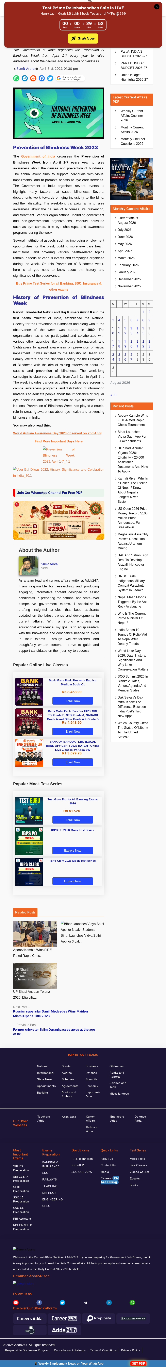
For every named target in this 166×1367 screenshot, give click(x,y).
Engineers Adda (117, 1118)
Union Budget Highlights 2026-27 (134, 77)
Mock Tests (137, 1158)
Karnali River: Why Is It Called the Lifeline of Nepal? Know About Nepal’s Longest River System (133, 490)
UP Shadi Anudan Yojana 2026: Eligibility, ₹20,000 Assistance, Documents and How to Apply (133, 459)
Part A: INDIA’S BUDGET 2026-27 (134, 54)
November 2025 (129, 286)
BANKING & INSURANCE (51, 1164)
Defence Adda (91, 1129)
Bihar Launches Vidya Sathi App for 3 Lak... (81, 938)
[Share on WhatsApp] (16, 78)
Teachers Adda (43, 1118)
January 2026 (127, 272)
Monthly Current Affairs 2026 (132, 130)
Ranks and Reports (117, 1074)
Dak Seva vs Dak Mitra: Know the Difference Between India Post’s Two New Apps (132, 707)
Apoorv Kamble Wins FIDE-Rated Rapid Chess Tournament (133, 420)
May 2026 (125, 244)
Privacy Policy (130, 1350)
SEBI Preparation (21, 1189)
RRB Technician (82, 1158)
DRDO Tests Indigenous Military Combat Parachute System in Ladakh (131, 583)
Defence (91, 1072)
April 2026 (125, 251)
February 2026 (128, 265)
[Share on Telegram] (25, 78)
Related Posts (25, 912)
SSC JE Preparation (21, 1199)
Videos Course (140, 1171)
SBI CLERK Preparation (21, 1178)
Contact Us (108, 1165)
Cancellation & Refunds (70, 1350)
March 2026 (126, 258)
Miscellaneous (119, 1093)
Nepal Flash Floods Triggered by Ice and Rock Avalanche (133, 601)
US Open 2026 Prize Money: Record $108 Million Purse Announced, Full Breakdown (133, 518)
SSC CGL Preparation (21, 1210)
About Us (107, 1158)
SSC (45, 1172)
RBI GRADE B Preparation (22, 1227)
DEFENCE (49, 1192)
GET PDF (138, 1363)
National (42, 1066)
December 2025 (129, 279)
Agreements (70, 1086)
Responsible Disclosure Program (27, 1350)
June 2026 (125, 237)
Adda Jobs (69, 1116)
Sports (66, 1066)
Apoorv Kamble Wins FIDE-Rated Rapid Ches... (33, 952)
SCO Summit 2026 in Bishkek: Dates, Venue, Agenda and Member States (133, 683)
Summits (91, 1079)
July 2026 (125, 229)
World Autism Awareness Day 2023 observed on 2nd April (57, 433)
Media (105, 1171)
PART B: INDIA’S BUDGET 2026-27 (134, 66)
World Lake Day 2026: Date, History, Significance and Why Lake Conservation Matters (133, 660)
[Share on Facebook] (42, 78)
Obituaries (116, 1066)
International (45, 1072)
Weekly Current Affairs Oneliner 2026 (132, 115)
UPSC (46, 1205)
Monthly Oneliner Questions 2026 (133, 141)
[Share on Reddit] (33, 78)
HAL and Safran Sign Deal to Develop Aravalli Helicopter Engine (133, 562)
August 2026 (128, 220)
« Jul (113, 395)
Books (134, 1185)
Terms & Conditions (103, 1350)
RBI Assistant (22, 1218)
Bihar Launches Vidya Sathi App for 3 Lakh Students (132, 436)
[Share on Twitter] (50, 78)
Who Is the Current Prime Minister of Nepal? (132, 618)
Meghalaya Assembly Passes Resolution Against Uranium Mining (133, 541)
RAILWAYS (49, 1179)
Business (92, 1066)
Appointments (46, 1086)
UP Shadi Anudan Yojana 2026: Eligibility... (31, 994)
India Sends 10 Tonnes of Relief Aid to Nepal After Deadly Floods (132, 636)
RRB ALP (77, 1165)
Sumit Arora (25, 69)
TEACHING (49, 1186)
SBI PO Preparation (21, 1168)
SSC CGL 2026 (81, 1171)
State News (44, 1079)
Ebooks (135, 1178)
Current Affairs (91, 1118)
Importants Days (93, 1094)
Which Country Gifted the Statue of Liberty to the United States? (133, 730)
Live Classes (138, 1165)
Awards (67, 1072)
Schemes (68, 1079)
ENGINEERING (52, 1199)
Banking (42, 1092)
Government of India (38, 156)
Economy (92, 1086)
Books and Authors (69, 1094)
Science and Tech (118, 1085)
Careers (110, 1180)
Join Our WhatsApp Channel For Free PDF (49, 492)
